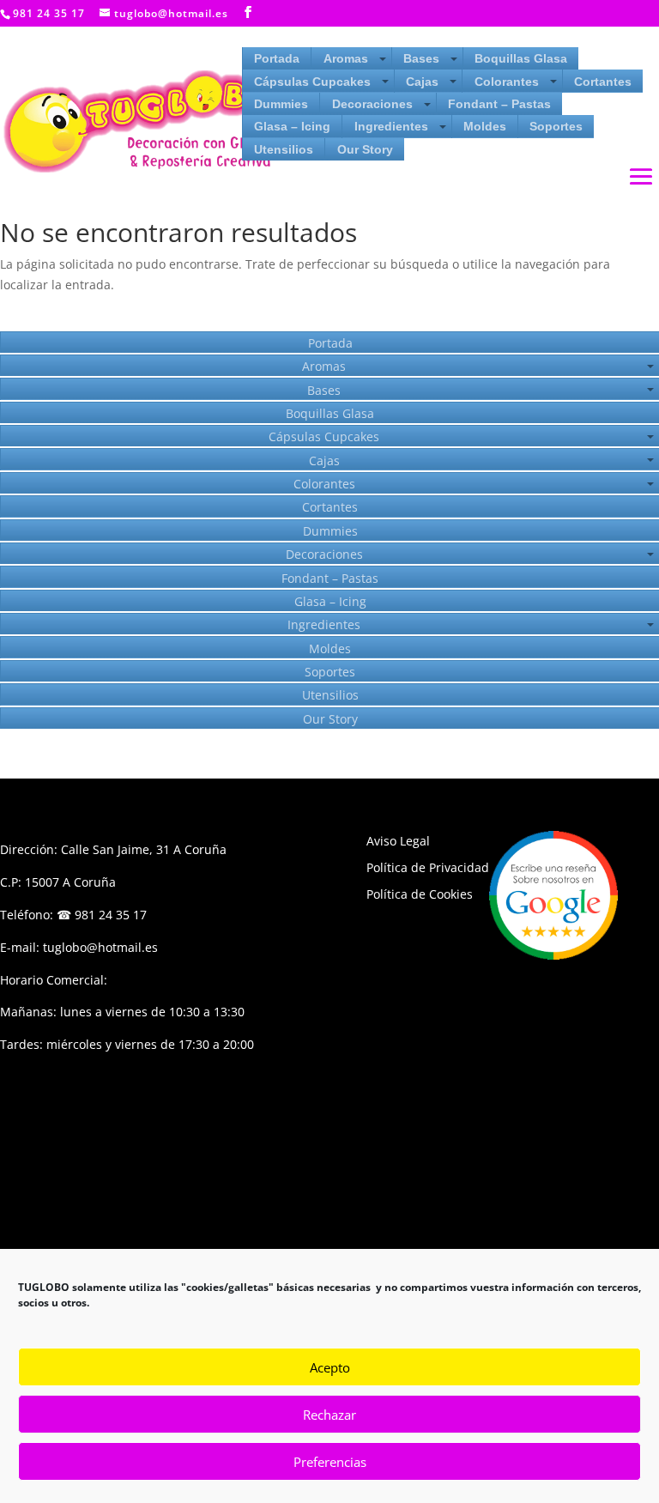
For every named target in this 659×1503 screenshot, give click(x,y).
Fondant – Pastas (499, 104)
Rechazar (329, 1414)
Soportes (556, 126)
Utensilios (283, 149)
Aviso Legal (398, 841)
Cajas (422, 81)
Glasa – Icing (292, 126)
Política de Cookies (419, 894)
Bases (421, 58)
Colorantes (507, 81)
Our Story (365, 149)
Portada (276, 58)
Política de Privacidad (427, 867)
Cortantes (603, 81)
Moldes (484, 126)
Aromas (345, 58)
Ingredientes (391, 126)
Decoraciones (372, 104)
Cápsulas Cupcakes (312, 81)
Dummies (281, 104)
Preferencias (329, 1461)
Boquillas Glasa (521, 58)
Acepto (330, 1367)
